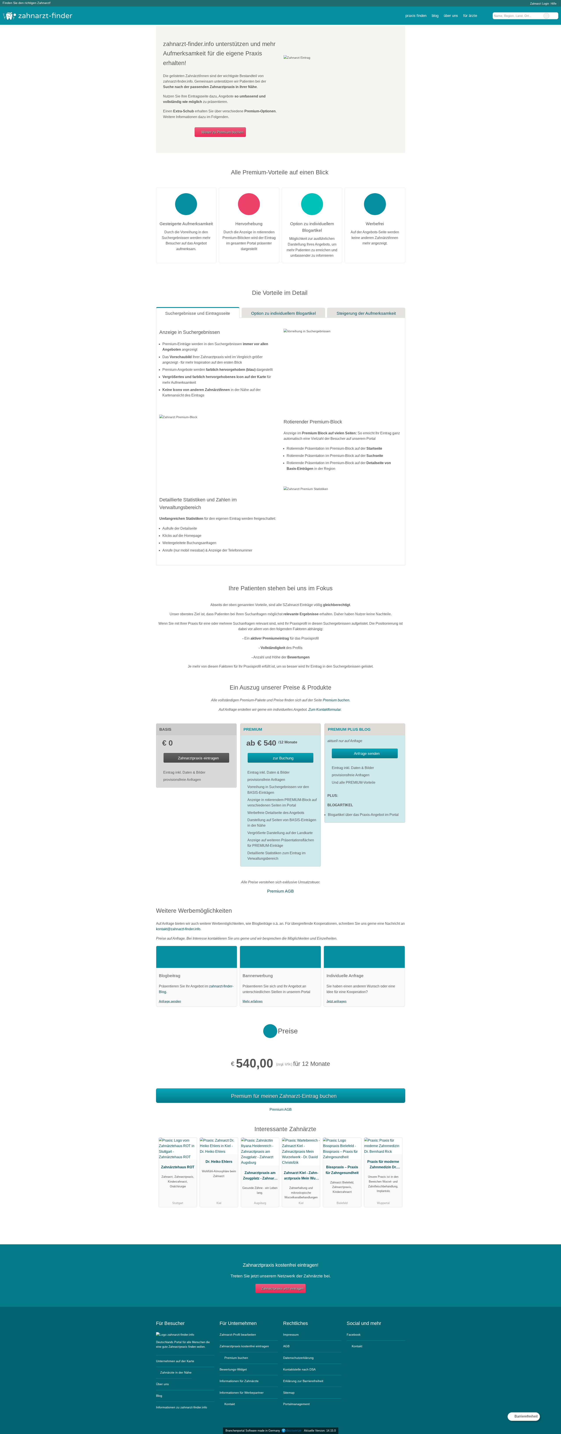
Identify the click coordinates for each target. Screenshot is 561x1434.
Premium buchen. (336, 700)
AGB (286, 1346)
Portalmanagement (296, 1404)
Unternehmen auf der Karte (175, 1361)
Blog (435, 15)
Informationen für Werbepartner (242, 1392)
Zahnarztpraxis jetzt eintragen (282, 1288)
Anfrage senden (367, 753)
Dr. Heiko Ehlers (219, 1161)
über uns (451, 15)
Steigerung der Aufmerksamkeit (366, 313)
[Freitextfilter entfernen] (546, 16)
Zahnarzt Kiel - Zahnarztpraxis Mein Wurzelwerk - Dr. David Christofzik (301, 1176)
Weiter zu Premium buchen (222, 132)
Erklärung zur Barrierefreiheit (303, 1381)
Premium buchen (236, 1358)
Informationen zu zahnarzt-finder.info (181, 1407)
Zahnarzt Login (539, 3)
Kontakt (229, 1404)
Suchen (554, 15)
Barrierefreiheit (526, 1416)
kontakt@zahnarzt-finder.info (178, 929)
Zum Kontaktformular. (325, 709)
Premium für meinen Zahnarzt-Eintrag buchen (284, 1096)
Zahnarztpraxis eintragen (198, 758)
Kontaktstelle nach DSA (299, 1369)
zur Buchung (282, 758)
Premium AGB (280, 891)
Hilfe (553, 3)
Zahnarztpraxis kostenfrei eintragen (244, 1346)
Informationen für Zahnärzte (239, 1381)
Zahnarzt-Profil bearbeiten (238, 1334)
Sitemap (289, 1392)
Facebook (353, 1334)
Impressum (291, 1334)
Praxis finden (415, 15)
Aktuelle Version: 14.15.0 (320, 1430)
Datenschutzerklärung (298, 1358)
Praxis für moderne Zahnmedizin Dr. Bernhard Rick (383, 1165)
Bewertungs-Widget (233, 1369)
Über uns (162, 1384)
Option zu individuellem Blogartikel (283, 313)
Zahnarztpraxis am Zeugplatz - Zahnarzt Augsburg (260, 1176)
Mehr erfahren (253, 1001)
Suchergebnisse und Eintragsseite (197, 313)
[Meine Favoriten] (486, 16)
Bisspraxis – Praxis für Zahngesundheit (342, 1169)
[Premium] (396, 1130)
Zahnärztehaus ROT (177, 1167)
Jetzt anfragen (336, 1001)
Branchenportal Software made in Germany (252, 1430)
